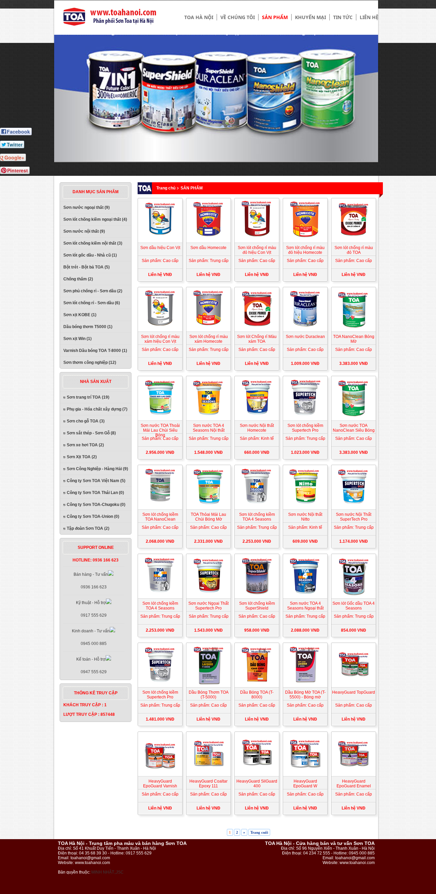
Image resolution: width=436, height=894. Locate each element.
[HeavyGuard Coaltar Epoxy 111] (208, 773)
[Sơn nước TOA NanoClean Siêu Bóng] (354, 417)
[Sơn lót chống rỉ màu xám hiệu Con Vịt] (160, 328)
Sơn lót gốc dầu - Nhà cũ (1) (90, 255)
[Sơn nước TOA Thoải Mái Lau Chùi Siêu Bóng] (160, 417)
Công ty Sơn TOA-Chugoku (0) (96, 504)
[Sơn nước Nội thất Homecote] (257, 417)
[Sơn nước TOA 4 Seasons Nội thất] (208, 417)
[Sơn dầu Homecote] (208, 239)
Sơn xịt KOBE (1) (79, 314)
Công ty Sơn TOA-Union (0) (93, 516)
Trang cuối (259, 832)
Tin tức (343, 17)
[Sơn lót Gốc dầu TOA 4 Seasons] (354, 595)
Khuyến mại (310, 17)
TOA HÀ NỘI (198, 17)
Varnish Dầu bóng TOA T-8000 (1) (95, 350)
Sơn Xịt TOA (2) (82, 456)
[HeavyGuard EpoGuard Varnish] (160, 773)
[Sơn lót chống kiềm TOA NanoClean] (160, 506)
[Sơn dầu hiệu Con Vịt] (160, 239)
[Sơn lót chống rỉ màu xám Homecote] (208, 328)
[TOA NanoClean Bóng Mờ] (354, 328)
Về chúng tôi (237, 17)
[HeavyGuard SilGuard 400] (257, 773)
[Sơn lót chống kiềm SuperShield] (257, 595)
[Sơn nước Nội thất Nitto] (305, 506)
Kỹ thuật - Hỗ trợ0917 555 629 (91, 609)
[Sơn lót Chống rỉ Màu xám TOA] (257, 328)
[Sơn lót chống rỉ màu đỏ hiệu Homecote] (305, 239)
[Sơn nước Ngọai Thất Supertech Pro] (208, 595)
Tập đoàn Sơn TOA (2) (88, 528)
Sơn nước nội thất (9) (84, 231)
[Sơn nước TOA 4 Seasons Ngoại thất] (305, 595)
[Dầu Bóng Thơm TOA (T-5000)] (208, 684)
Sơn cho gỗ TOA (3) (86, 421)
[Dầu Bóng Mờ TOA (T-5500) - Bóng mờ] (305, 684)
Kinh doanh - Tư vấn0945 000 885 (91, 637)
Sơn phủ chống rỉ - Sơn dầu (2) (92, 291)
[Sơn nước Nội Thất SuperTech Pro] (354, 506)
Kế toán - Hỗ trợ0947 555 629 (91, 665)
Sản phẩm (275, 17)
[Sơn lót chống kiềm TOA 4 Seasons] (257, 506)
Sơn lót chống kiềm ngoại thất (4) (95, 219)
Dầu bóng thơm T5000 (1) (87, 326)
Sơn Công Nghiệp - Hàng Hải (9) (97, 468)
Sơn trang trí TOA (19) (88, 397)
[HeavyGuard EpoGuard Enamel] (354, 773)
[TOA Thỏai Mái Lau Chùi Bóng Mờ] (208, 506)
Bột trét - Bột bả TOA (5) (86, 267)
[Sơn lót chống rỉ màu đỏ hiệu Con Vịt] (257, 239)
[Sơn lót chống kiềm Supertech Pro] (305, 417)
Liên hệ (369, 17)
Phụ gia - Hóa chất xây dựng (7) (97, 409)
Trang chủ (165, 188)
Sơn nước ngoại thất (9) (86, 207)
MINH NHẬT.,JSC (107, 872)
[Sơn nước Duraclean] (305, 328)
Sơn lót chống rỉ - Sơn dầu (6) (91, 302)
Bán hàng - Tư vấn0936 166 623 (91, 580)
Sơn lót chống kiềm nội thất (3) (92, 243)
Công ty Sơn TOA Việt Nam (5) (96, 480)
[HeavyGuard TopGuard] (354, 684)
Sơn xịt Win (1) (77, 338)
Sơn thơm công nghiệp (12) (89, 362)
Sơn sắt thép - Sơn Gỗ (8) (91, 433)
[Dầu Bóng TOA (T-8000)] (257, 684)
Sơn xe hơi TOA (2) (85, 445)
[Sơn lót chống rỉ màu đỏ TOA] (354, 239)
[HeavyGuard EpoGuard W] (305, 773)
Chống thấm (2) (78, 279)
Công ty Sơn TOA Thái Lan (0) (95, 492)
